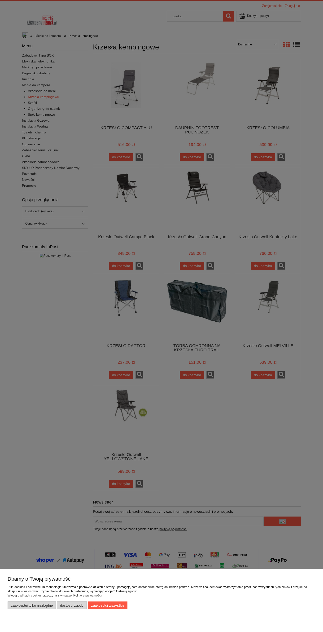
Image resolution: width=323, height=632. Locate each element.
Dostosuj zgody (71, 605)
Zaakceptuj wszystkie (107, 605)
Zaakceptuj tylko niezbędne (32, 605)
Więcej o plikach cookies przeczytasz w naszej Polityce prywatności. (55, 595)
